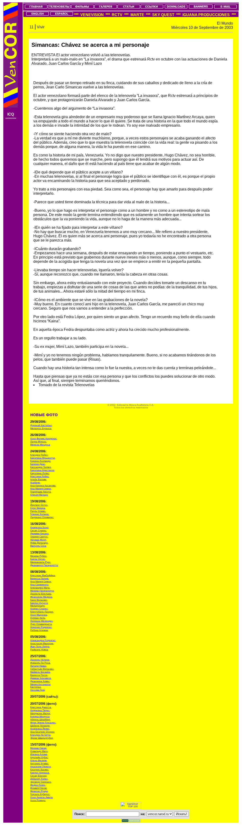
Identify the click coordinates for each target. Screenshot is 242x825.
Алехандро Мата (40, 587)
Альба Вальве (38, 479)
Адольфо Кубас (39, 757)
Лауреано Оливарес (42, 517)
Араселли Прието (40, 766)
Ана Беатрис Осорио (42, 731)
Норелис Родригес (41, 627)
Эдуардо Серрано (40, 782)
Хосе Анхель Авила (41, 797)
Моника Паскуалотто (42, 590)
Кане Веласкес (38, 600)
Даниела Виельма (40, 593)
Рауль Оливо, (38, 511)
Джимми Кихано (39, 533)
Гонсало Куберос (40, 794)
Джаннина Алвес (40, 681)
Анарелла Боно (39, 527)
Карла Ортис (37, 559)
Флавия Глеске (38, 788)
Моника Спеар (38, 748)
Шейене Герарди (40, 725)
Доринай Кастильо (41, 425)
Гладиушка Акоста (40, 491)
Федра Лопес (37, 785)
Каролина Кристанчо (42, 470)
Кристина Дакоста (40, 707)
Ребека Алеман (39, 630)
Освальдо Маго (39, 751)
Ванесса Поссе (39, 675)
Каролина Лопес (39, 473)
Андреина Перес (40, 710)
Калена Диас (37, 464)
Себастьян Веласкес (42, 669)
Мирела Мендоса (40, 444)
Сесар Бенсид (38, 775)
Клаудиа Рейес (39, 455)
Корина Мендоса (40, 716)
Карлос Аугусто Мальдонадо (39, 604)
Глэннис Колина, (39, 514)
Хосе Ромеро (38, 800)
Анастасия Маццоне (41, 643)
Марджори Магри (40, 713)
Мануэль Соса (38, 545)
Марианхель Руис (40, 562)
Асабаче (35, 482)
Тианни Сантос (39, 536)
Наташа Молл (38, 539)
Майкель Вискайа (40, 672)
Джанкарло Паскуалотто (44, 565)
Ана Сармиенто (39, 584)
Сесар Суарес (38, 530)
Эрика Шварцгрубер (41, 738)
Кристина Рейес (39, 476)
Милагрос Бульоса (41, 428)
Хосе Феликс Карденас (43, 438)
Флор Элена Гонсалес (43, 722)
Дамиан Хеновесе (40, 678)
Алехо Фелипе (38, 760)
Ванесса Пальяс (39, 578)
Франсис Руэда (39, 791)
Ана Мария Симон (40, 488)
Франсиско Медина (41, 597)
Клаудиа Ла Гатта (40, 735)
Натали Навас (38, 666)
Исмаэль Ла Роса (40, 662)
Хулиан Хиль (37, 618)
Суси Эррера (37, 508)
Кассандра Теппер (40, 467)
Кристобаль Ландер (41, 611)
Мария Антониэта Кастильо (40, 685)
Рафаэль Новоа (39, 649)
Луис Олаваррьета (41, 624)
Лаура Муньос (38, 441)
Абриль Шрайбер (40, 719)
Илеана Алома (38, 754)
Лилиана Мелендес (41, 621)
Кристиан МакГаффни (42, 575)
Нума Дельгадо (39, 542)
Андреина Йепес (39, 728)
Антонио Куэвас (39, 763)
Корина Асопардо (40, 461)
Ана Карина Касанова (43, 485)
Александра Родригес (43, 640)
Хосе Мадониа (38, 614)
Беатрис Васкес (39, 769)
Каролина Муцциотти (42, 458)
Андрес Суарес (39, 608)
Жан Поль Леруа (39, 646)
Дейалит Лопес (39, 778)
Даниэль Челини (39, 659)
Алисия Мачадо (39, 494)
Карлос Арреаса (39, 772)
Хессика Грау (37, 690)
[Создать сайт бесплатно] (130, 821)
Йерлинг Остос (39, 505)
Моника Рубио (38, 556)
